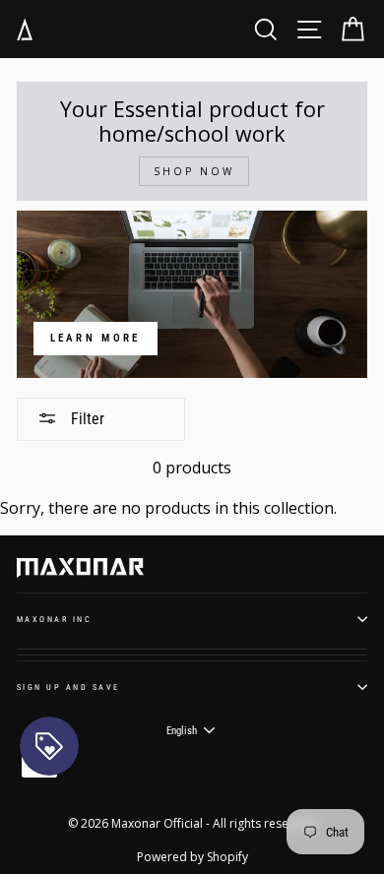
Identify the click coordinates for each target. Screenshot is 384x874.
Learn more (95, 338)
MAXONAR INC (54, 619)
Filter (85, 418)
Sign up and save (68, 687)
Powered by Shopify (192, 856)
